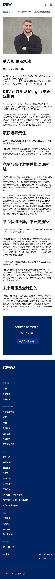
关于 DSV (7, 462)
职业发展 (6, 12)
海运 (5, 423)
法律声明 (6, 518)
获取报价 (6, 394)
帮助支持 (6, 489)
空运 (5, 417)
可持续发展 (7, 484)
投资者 (6, 473)
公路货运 (6, 428)
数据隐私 (6, 523)
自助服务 (6, 399)
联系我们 (6, 457)
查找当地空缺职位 (27, 341)
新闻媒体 (6, 478)
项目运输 (6, 434)
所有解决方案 (8, 444)
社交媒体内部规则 (10, 505)
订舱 (5, 388)
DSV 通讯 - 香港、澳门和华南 (15, 500)
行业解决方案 (8, 412)
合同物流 (6, 439)
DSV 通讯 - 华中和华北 (12, 495)
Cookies (6, 529)
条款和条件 (7, 534)
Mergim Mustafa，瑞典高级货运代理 (34, 12)
